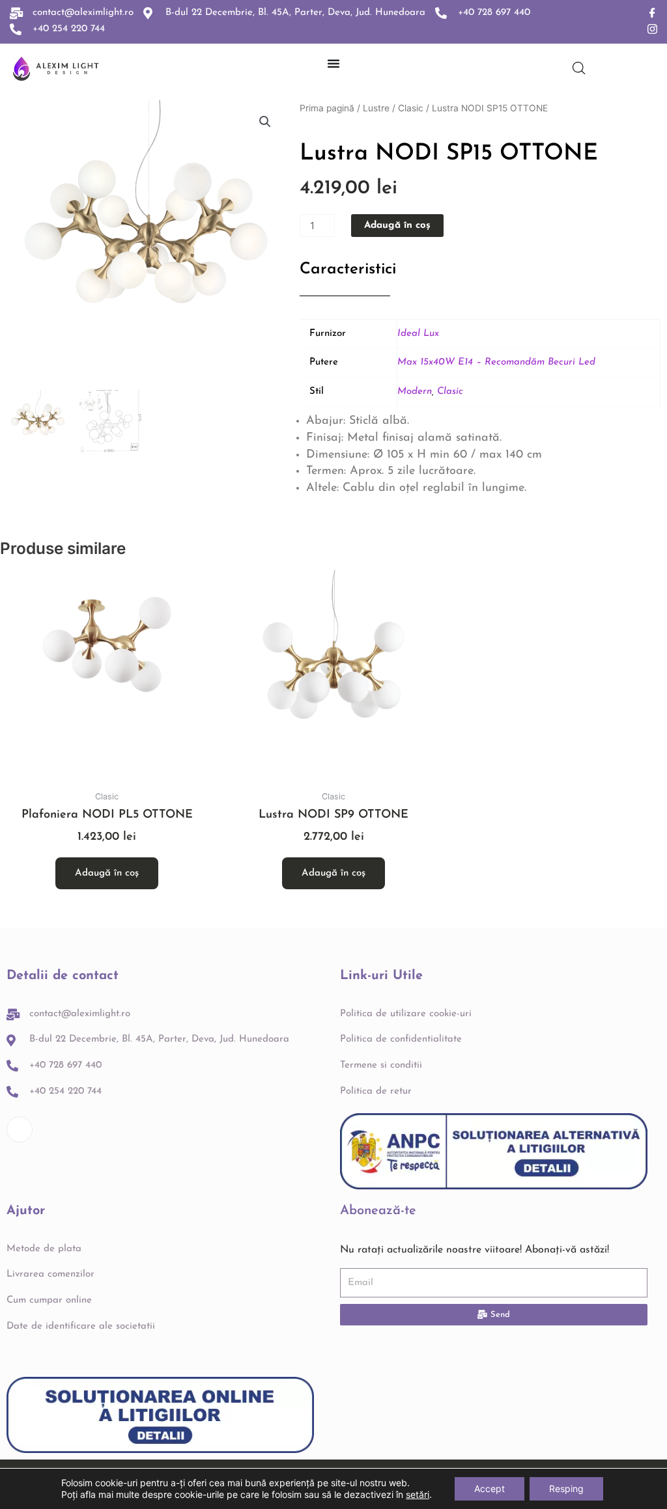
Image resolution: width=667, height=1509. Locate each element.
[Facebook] (652, 13)
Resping (566, 1488)
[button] (265, 121)
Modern (414, 391)
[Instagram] (652, 29)
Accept (489, 1488)
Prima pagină (327, 108)
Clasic (410, 108)
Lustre (376, 108)
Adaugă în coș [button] (107, 873)
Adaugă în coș (397, 225)
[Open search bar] (579, 68)
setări (417, 1494)
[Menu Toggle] (333, 63)
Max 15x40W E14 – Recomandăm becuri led (496, 362)
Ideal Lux (418, 334)
